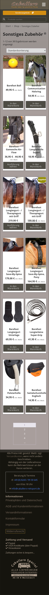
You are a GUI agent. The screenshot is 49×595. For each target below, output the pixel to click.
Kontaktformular (15, 518)
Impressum (12, 524)
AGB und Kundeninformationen (24, 506)
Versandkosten (14, 456)
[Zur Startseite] (24, 5)
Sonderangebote (22, 13)
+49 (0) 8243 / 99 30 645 (26, 479)
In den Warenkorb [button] (13, 104)
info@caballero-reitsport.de (26, 488)
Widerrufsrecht (15, 531)
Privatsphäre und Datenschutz (24, 500)
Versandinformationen (19, 512)
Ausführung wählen (13, 165)
